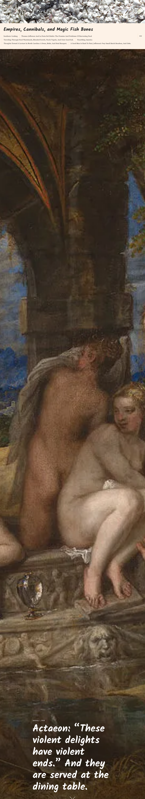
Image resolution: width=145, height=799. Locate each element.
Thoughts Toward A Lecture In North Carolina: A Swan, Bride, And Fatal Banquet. (35, 43)
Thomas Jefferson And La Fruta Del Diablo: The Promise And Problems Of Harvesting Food (56, 36)
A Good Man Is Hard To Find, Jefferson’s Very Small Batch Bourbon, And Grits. (101, 43)
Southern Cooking (11, 36)
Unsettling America (84, 40)
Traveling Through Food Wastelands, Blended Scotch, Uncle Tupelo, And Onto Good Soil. (38, 40)
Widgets (140, 38)
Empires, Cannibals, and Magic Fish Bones (48, 29)
